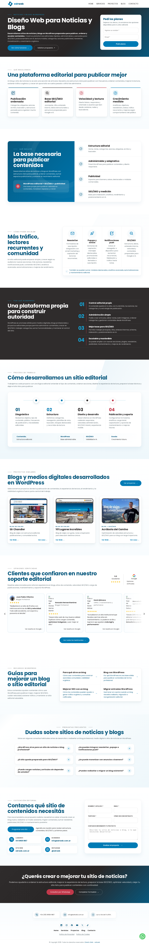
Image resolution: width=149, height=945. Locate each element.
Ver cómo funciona (20, 48)
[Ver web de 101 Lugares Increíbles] (74, 511)
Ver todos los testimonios (74, 640)
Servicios (100, 4)
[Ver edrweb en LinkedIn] (61, 925)
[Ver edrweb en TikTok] (88, 925)
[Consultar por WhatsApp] (142, 936)
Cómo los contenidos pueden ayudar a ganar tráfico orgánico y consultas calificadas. (80, 693)
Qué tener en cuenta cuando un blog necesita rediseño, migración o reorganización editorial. (121, 693)
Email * (116, 806)
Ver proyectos (131, 483)
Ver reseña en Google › (33, 629)
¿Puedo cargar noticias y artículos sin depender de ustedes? (41, 770)
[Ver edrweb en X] (82, 925)
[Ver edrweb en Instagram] (67, 925)
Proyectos (113, 4)
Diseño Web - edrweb (92, 942)
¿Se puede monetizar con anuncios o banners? (100, 759)
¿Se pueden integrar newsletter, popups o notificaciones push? (98, 748)
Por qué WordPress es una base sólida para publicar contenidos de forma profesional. (121, 676)
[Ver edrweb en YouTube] (77, 925)
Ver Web (14, 540)
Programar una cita (21, 829)
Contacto (133, 4)
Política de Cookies (83, 934)
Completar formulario (89, 892)
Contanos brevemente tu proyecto (102, 826)
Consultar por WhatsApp (60, 892)
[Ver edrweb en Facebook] (72, 925)
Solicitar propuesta (46, 48)
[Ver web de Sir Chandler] (28, 511)
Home (90, 4)
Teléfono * (92, 816)
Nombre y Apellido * (95, 806)
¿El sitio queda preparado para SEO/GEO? (38, 759)
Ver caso (42, 540)
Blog (123, 4)
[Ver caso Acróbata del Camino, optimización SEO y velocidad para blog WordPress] (120, 511)
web (19, 3)
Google (132, 581)
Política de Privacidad (66, 934)
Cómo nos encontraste (123, 816)
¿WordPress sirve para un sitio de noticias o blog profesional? (41, 748)
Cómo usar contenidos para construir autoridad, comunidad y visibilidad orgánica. (80, 676)
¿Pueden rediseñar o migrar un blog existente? (101, 770)
